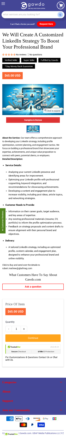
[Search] (60, 15)
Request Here (46, 24)
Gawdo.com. (26, 433)
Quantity (10, 321)
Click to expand (53, 111)
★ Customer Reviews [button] (2, 221)
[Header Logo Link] (33, 6)
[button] (9, 54)
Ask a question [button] (33, 286)
